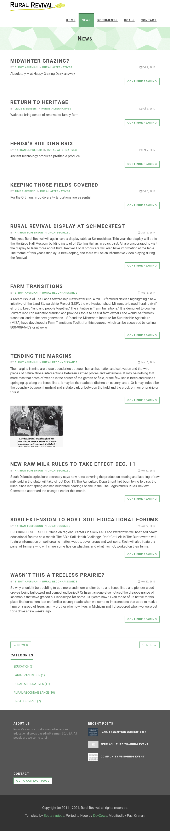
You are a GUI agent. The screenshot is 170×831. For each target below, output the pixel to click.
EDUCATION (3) (24, 666)
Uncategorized (59, 232)
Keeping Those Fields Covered (54, 185)
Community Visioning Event (123, 756)
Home (70, 20)
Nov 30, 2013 (147, 470)
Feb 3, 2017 (148, 191)
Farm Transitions (36, 286)
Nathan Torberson (29, 232)
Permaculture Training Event (125, 744)
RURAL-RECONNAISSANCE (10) (34, 692)
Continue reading (142, 81)
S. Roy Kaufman (26, 67)
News (86, 20)
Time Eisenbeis (25, 191)
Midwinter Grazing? (39, 61)
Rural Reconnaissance (59, 292)
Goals (129, 20)
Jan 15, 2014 (147, 362)
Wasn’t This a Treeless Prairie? (57, 575)
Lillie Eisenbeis (26, 108)
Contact (149, 20)
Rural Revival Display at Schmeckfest (67, 226)
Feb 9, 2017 (148, 67)
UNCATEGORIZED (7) (27, 701)
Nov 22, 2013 (147, 526)
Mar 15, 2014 (147, 232)
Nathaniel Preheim (28, 150)
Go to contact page (32, 780)
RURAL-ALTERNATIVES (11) (32, 684)
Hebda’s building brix (41, 143)
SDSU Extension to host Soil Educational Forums (84, 520)
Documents (107, 20)
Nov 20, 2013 (147, 581)
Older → (149, 644)
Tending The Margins (41, 356)
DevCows (100, 816)
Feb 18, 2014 (147, 292)
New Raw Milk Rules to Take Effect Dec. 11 (73, 464)
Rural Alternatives (57, 67)
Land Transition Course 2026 (123, 732)
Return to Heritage (39, 102)
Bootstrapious (54, 816)
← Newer (20, 644)
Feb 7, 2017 (148, 150)
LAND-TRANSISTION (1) (29, 675)
